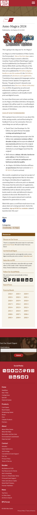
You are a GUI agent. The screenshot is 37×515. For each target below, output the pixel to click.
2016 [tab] (18, 304)
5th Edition (28, 73)
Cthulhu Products (7, 419)
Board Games (6, 410)
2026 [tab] (10, 294)
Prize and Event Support (9, 478)
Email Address (4, 347)
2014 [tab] (10, 307)
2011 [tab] (10, 311)
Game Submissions (7, 449)
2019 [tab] (18, 301)
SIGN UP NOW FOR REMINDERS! (13, 113)
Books (4, 414)
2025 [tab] (18, 294)
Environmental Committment (10, 436)
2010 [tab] (18, 311)
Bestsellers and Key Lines (9, 434)
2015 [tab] (26, 304)
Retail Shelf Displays (8, 483)
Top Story (5, 493)
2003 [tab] (26, 318)
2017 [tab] (10, 304)
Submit (18, 355)
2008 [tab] (10, 314)
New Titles (5, 392)
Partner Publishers (7, 485)
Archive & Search (7, 498)
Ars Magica (16, 228)
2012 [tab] (26, 307)
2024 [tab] (26, 294)
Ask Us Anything (7, 473)
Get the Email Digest (10, 251)
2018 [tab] (26, 301)
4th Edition (22, 71)
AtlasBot (4, 446)
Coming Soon (6, 395)
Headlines (5, 390)
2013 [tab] (18, 307)
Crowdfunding (7, 228)
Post (11, 19)
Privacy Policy (6, 458)
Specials (4, 397)
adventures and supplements (21, 76)
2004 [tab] (18, 318)
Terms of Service (7, 461)
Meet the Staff (6, 439)
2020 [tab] (10, 301)
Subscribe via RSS (9, 260)
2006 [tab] (26, 314)
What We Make (6, 432)
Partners (4, 422)
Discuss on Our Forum (10, 239)
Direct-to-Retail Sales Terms (10, 476)
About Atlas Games (7, 429)
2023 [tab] (10, 297)
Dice (3, 417)
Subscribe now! (28, 256)
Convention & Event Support (10, 454)
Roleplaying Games (7, 412)
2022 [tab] (18, 297)
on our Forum (10, 244)
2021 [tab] (26, 297)
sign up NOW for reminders (19, 208)
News (6, 19)
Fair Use (4, 456)
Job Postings (6, 451)
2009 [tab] (26, 311)
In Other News (6, 495)
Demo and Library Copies (9, 480)
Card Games (5, 407)
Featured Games (6, 400)
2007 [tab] (18, 314)
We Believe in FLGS (7, 468)
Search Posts (7, 285)
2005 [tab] (10, 318)
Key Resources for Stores (9, 471)
